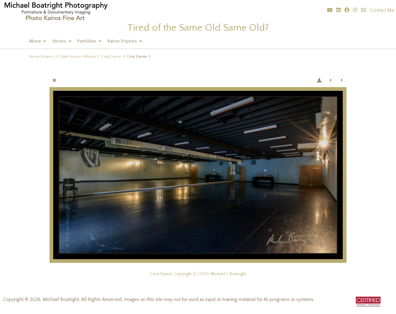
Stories (59, 41)
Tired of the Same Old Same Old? (198, 27)
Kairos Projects (122, 41)
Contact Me (382, 10)
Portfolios (87, 41)
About (35, 41)
